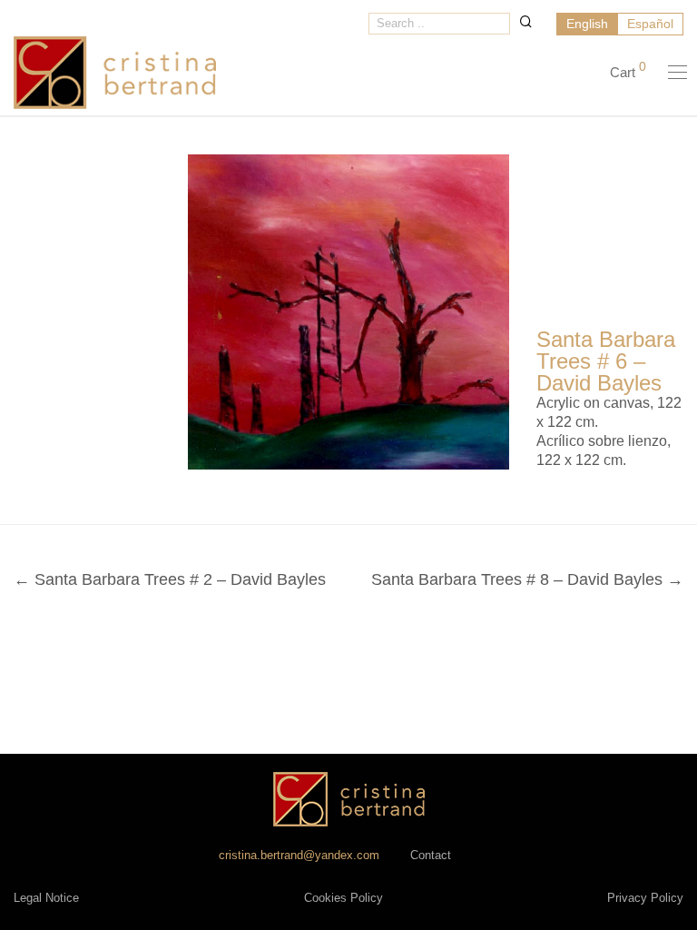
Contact (430, 855)
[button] (526, 21)
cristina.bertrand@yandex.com (299, 855)
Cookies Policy (343, 898)
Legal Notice (46, 898)
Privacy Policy (645, 898)
